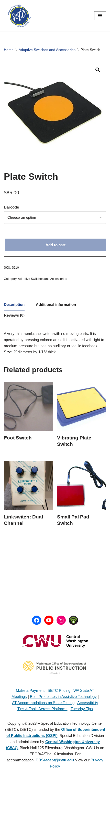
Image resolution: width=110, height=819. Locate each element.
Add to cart (55, 245)
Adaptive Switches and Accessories (47, 50)
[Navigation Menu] (100, 15)
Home (9, 50)
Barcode (11, 207)
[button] (97, 69)
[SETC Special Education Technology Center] (19, 16)
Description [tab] (14, 304)
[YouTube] (48, 620)
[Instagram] (61, 620)
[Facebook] (36, 620)
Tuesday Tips (82, 709)
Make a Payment (30, 690)
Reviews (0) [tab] (14, 315)
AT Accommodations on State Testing (43, 702)
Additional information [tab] (56, 304)
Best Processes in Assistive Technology (63, 696)
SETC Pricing (59, 690)
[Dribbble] (73, 620)
